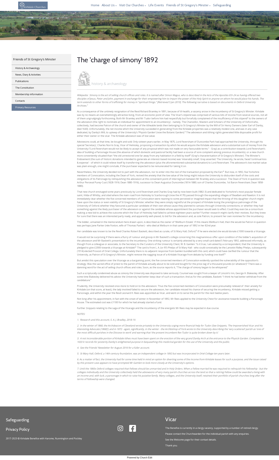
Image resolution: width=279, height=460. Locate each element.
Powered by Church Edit (139, 457)
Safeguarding (222, 5)
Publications (22, 81)
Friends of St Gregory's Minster (187, 5)
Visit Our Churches (131, 5)
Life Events (156, 5)
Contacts (20, 100)
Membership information (29, 94)
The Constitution (24, 87)
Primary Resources (25, 107)
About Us (108, 5)
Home (95, 5)
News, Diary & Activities (28, 74)
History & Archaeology (27, 68)
